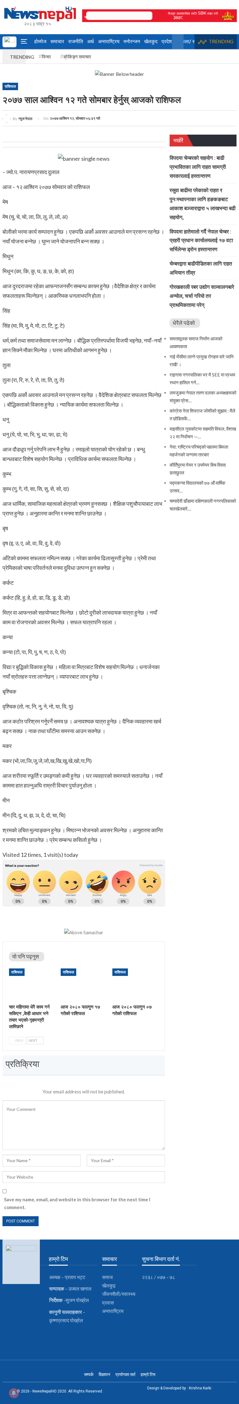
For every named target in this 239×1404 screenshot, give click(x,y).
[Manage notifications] (14, 1393)
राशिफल (10, 86)
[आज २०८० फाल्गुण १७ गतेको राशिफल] (84, 984)
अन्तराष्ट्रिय (109, 41)
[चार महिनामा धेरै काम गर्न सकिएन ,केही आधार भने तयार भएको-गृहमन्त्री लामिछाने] (32, 984)
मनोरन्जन (132, 41)
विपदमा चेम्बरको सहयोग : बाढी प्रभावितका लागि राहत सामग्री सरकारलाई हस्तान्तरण (198, 167)
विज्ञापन (104, 1374)
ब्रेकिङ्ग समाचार (77, 56)
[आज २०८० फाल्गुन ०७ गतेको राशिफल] (135, 984)
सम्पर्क (88, 1374)
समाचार (57, 41)
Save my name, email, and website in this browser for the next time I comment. (77, 1203)
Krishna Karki (200, 1388)
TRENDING (221, 41)
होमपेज (40, 41)
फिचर (46, 56)
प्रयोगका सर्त (125, 1374)
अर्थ (90, 41)
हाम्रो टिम (148, 1374)
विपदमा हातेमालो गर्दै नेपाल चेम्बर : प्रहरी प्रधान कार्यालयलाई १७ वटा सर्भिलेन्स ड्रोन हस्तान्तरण (201, 241)
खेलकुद (150, 41)
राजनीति (75, 41)
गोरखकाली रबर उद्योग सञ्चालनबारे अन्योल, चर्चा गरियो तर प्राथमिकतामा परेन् (202, 296)
